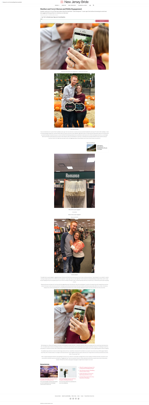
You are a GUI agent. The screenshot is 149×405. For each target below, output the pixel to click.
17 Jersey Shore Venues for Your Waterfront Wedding (86, 377)
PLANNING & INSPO (82, 5)
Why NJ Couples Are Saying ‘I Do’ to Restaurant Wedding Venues (87, 368)
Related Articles (44, 364)
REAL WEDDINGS (72, 5)
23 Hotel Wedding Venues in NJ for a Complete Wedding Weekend (67, 379)
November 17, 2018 (47, 14)
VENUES (56, 5)
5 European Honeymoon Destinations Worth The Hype (102, 147)
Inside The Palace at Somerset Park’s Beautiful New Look (86, 374)
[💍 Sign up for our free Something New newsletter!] (74, 2)
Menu (90, 5)
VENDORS (64, 5)
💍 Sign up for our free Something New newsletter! (12, 2)
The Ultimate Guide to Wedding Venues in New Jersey (86, 371)
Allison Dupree (55, 14)
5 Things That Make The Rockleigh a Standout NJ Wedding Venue (48, 379)
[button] (93, 5)
